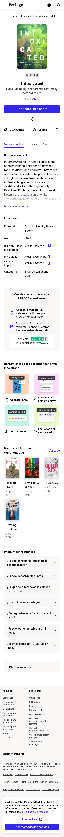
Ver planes (8, 698)
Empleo (6, 733)
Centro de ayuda (50, 790)
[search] (58, 5)
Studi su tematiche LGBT (36, 273)
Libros (6, 782)
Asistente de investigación (36, 743)
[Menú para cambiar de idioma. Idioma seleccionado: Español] (51, 5)
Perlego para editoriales (9, 728)
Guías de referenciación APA (38, 729)
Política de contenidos (41, 775)
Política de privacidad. (36, 811)
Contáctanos (9, 709)
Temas (14, 782)
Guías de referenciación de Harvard (38, 721)
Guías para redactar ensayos (39, 736)
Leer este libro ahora (32, 109)
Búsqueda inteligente (13, 789)
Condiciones (21, 774)
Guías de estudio (37, 714)
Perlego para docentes (9, 714)
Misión (43, 782)
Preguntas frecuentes (19, 552)
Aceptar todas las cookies (32, 827)
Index (32, 706)
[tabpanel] (32, 215)
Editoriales (34, 702)
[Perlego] (16, 5)
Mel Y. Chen (32, 99)
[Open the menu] (4, 5)
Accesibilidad (34, 790)
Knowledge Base (37, 710)
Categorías (34, 698)
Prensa (6, 737)
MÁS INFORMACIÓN (13, 754)
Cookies (53, 782)
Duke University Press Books (39, 228)
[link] (12, 477)
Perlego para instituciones (9, 721)
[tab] (14, 145)
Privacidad (8, 774)
